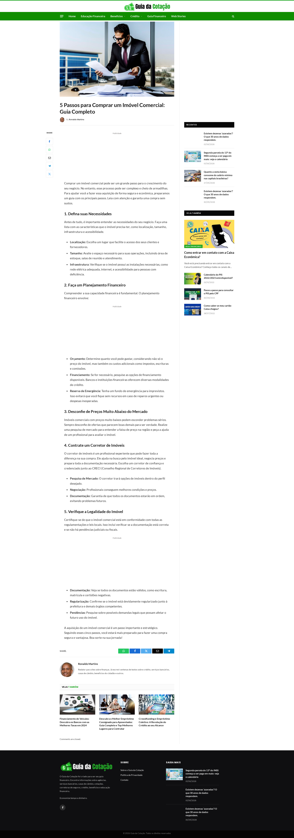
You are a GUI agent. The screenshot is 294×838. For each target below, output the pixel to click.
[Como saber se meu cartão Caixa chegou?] (192, 309)
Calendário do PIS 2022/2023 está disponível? (218, 276)
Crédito (134, 16)
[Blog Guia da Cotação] (147, 7)
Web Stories (178, 16)
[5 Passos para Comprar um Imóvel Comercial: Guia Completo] (117, 59)
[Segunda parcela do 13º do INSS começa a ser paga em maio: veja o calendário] (192, 156)
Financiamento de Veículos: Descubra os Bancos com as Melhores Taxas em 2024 (74, 722)
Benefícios (116, 16)
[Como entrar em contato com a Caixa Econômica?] (209, 234)
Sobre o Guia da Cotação (132, 770)
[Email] (49, 157)
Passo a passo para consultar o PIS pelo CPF (219, 292)
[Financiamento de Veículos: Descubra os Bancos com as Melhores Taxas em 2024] (77, 704)
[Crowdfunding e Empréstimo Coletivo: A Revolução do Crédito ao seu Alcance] (156, 704)
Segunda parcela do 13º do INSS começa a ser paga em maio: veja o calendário (218, 156)
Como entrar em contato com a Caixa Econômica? (209, 255)
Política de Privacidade (131, 775)
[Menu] (61, 16)
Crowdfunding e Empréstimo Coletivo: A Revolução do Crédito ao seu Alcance (154, 722)
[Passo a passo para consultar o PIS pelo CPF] (192, 294)
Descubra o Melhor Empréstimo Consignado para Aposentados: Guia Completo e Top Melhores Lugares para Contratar (116, 723)
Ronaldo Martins (76, 119)
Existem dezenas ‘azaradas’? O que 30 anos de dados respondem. (218, 136)
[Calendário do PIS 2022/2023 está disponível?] (192, 278)
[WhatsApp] (49, 149)
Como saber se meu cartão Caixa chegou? (217, 307)
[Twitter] (49, 173)
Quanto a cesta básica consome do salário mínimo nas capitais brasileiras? (218, 175)
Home (72, 16)
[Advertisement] (117, 156)
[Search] (232, 16)
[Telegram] (49, 165)
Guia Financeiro (156, 16)
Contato (124, 780)
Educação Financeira (93, 16)
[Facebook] (49, 141)
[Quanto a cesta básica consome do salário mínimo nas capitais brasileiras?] (192, 176)
